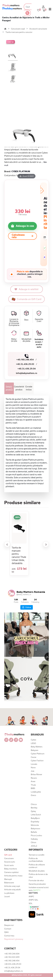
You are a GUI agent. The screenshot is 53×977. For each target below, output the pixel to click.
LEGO (33, 743)
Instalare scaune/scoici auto (39, 890)
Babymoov (35, 828)
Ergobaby (35, 821)
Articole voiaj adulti (12, 889)
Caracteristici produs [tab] (19, 388)
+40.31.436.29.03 (25, 364)
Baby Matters (36, 747)
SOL (31, 903)
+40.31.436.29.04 (27, 368)
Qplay (33, 811)
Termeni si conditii (36, 855)
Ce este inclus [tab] (28, 388)
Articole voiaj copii (12, 886)
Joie (32, 771)
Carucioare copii (18, 29)
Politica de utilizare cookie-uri (37, 866)
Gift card (8, 855)
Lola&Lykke (36, 792)
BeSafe (34, 832)
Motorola (35, 825)
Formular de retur (36, 880)
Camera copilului (11, 872)
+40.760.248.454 (25, 359)
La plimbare (9, 893)
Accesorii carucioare (38, 29)
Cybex (33, 740)
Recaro (34, 778)
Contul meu (9, 936)
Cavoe (33, 757)
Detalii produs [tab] (9, 388)
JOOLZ (34, 846)
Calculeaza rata (18, 236)
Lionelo (34, 764)
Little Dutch (36, 814)
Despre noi (9, 925)
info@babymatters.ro (26, 373)
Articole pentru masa (13, 876)
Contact (7, 929)
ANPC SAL (33, 900)
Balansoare (9, 882)
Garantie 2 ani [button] (39, 320)
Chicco (34, 804)
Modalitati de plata (37, 871)
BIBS (33, 788)
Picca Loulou (36, 835)
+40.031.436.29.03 (12, 964)
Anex (33, 781)
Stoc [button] (26, 320)
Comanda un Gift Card (29, 299)
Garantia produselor (37, 884)
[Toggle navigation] (50, 10)
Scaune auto (9, 862)
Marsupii (8, 879)
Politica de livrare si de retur (38, 875)
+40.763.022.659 (11, 957)
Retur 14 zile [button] (14, 340)
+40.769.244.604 (11, 954)
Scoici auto (9, 865)
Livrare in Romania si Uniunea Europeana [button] (14, 322)
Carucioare (9, 858)
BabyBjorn (35, 818)
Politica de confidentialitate (36, 859)
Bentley (34, 808)
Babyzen (34, 750)
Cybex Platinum (37, 753)
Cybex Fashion (37, 760)
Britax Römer (36, 774)
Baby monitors (10, 869)
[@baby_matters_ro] (11, 593)
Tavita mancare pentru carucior (19, 32)
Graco (33, 795)
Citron (33, 842)
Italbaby (34, 839)
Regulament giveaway (13, 939)
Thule (33, 785)
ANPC (31, 896)
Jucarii (7, 896)
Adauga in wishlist (28, 289)
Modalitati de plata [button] (26, 340)
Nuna (33, 767)
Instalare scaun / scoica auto (39, 343)
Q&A (6, 932)
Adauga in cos (25, 225)
